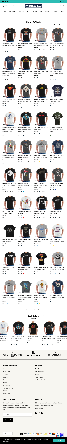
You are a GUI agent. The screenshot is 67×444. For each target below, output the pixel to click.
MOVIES (47, 11)
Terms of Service (8, 388)
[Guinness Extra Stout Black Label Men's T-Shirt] (9, 231)
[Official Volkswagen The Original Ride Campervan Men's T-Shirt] (9, 63)
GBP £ (61, 1)
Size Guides (6, 371)
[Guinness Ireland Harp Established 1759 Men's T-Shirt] (57, 119)
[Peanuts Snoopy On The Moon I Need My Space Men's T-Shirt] (25, 119)
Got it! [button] (59, 440)
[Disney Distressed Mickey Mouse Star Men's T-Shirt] (57, 35)
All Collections (39, 371)
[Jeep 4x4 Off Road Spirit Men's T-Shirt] (25, 231)
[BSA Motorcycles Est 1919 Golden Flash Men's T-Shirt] (57, 287)
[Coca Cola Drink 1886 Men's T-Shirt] (57, 203)
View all (33, 318)
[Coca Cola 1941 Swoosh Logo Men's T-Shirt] (25, 259)
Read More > (39, 408)
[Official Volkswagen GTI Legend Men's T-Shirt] (25, 147)
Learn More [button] (6, 441)
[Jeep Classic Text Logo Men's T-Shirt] (9, 259)
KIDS (41, 11)
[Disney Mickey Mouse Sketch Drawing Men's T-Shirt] (57, 63)
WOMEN (35, 11)
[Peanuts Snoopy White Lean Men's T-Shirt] (41, 203)
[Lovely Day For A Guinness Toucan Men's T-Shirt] (41, 259)
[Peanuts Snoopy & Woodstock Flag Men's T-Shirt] (25, 175)
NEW (5, 11)
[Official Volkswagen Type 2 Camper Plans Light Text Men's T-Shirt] (41, 175)
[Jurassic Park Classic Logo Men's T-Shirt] (25, 63)
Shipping (5, 374)
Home (5, 391)
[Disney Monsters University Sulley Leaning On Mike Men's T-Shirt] (25, 287)
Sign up (8, 419)
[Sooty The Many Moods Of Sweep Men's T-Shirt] (57, 91)
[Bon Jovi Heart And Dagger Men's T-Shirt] (25, 35)
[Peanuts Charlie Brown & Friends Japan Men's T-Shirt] (25, 91)
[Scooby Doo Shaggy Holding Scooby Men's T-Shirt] (41, 287)
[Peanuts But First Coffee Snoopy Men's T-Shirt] (57, 175)
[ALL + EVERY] (33, 6)
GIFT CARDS (39, 16)
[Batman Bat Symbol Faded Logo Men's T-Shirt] (41, 91)
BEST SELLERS (12, 11)
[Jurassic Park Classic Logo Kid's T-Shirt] (33, 328)
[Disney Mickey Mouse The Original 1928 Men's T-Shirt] (57, 259)
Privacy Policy (7, 385)
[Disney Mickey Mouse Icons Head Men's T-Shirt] (41, 147)
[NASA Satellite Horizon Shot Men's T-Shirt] (9, 203)
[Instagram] (5, 1)
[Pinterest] (7, 1)
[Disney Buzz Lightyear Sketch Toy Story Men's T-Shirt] (9, 287)
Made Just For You (40, 380)
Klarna (5, 380)
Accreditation (39, 377)
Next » (39, 309)
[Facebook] (3, 1)
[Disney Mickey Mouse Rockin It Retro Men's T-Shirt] (9, 147)
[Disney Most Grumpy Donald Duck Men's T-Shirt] (57, 231)
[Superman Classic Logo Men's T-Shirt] (9, 91)
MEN (28, 11)
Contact (5, 369)
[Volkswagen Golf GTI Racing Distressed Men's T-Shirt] (9, 35)
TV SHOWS (54, 11)
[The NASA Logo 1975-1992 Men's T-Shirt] (41, 119)
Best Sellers (38, 369)
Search (5, 382)
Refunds (5, 377)
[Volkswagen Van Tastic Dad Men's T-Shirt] (41, 231)
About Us (38, 374)
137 (34, 309)
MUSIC (62, 11)
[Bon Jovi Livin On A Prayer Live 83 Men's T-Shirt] (57, 147)
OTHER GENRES (29, 16)
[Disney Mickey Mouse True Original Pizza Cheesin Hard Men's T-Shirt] (9, 119)
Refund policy (7, 393)
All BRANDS (21, 11)
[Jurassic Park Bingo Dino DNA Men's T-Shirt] (25, 203)
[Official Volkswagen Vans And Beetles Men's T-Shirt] (41, 35)
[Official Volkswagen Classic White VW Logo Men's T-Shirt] (9, 175)
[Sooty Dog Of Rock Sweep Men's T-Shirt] (41, 63)
